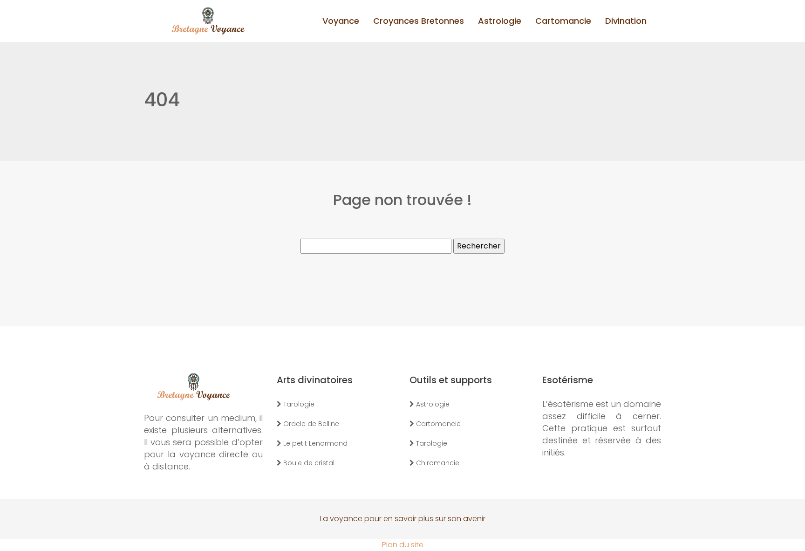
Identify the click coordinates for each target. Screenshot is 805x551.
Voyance (340, 21)
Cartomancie (563, 21)
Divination (626, 21)
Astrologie (499, 21)
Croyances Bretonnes (418, 21)
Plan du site (402, 544)
